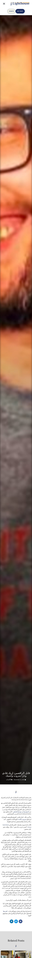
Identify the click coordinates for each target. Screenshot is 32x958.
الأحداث (8, 779)
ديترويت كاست (22, 819)
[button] (4, 3)
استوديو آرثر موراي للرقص (21, 812)
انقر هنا (5, 911)
